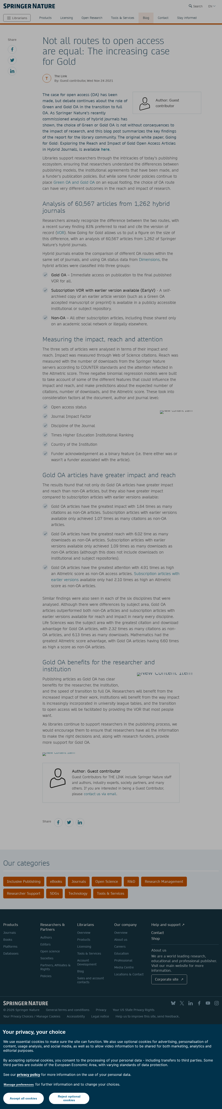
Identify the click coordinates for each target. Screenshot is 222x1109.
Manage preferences (19, 1084)
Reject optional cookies (69, 1098)
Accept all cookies (23, 1098)
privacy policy (28, 1074)
